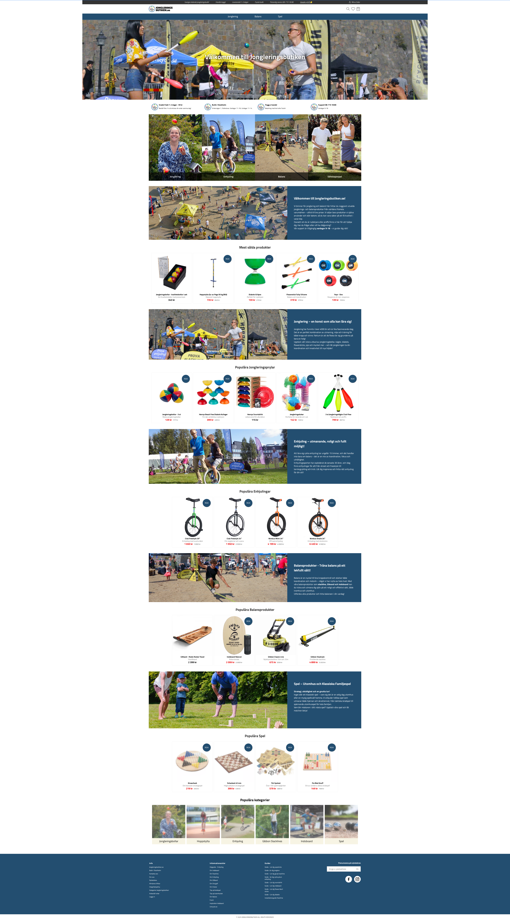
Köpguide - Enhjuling (216, 867)
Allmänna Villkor (154, 884)
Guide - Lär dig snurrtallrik (273, 882)
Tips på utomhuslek (216, 893)
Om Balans (213, 897)
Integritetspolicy (154, 887)
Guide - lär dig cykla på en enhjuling (273, 878)
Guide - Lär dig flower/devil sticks (274, 890)
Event (212, 900)
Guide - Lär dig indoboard (273, 886)
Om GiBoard (214, 880)
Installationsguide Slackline (274, 898)
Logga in (152, 897)
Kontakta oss (153, 874)
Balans (258, 16)
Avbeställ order (154, 893)
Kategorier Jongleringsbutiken (159, 890)
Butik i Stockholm (155, 870)
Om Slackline (214, 874)
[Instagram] (357, 879)
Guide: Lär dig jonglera (272, 870)
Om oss (151, 877)
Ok (357, 869)
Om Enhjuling (214, 877)
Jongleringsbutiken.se (156, 867)
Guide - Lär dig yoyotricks (273, 867)
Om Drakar (213, 887)
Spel (280, 16)
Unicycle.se (213, 907)
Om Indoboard (214, 870)
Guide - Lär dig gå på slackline (275, 874)
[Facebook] (348, 879)
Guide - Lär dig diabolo (272, 895)
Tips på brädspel (215, 890)
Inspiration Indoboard (217, 903)
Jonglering (233, 16)
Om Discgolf (214, 884)
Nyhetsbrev (153, 880)
